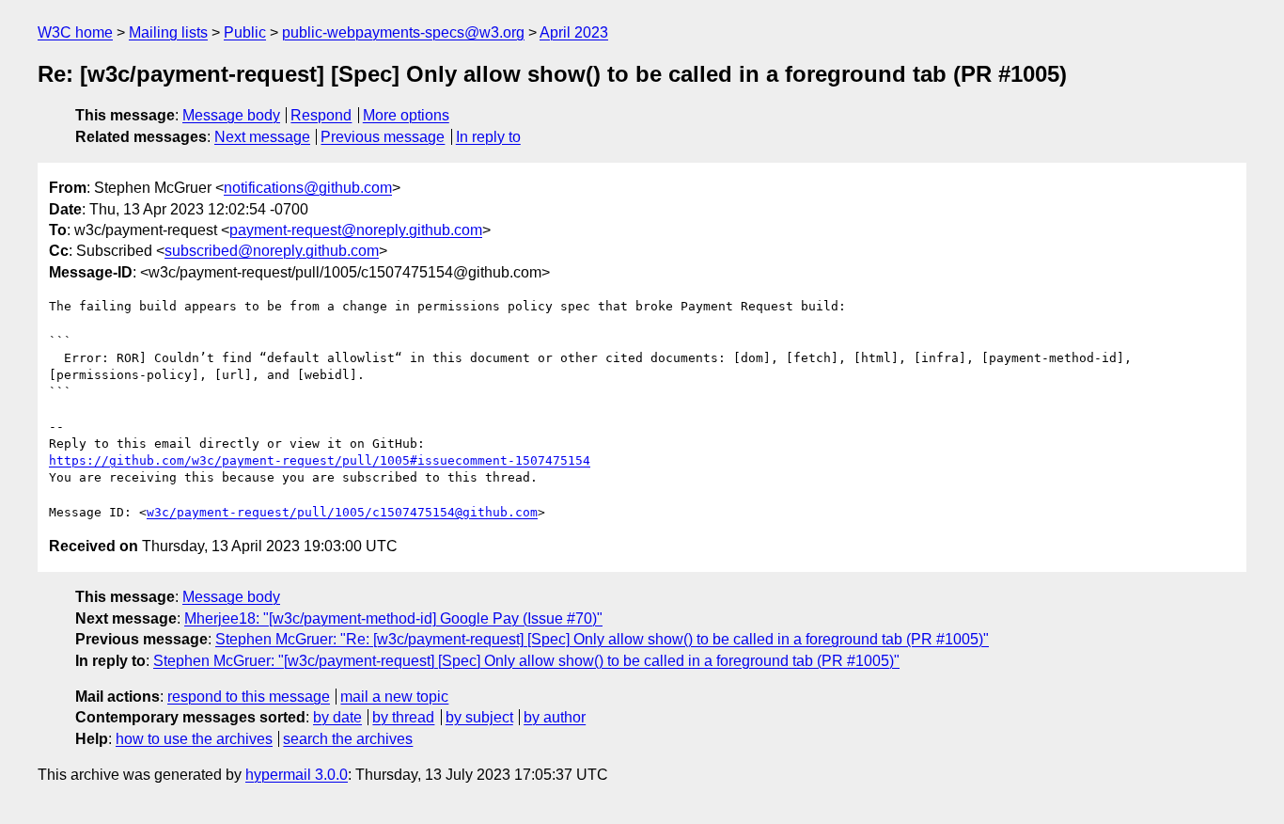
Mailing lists (168, 32)
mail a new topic (394, 697)
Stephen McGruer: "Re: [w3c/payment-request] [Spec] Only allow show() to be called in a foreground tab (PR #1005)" (602, 639)
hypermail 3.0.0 (296, 775)
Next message (262, 137)
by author (555, 717)
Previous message (383, 137)
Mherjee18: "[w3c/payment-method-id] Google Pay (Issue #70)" (393, 618)
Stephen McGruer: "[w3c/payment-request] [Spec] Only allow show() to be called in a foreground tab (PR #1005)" (526, 661)
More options (406, 115)
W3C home (75, 32)
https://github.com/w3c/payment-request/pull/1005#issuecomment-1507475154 (319, 460)
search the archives (348, 739)
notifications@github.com (308, 188)
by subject (479, 717)
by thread (403, 717)
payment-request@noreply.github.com (355, 230)
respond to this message (248, 697)
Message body (231, 115)
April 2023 (574, 32)
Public (245, 32)
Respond (321, 115)
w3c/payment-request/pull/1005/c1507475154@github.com (342, 512)
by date (337, 717)
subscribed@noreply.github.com (271, 251)
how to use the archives (194, 739)
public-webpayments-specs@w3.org (403, 32)
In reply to (488, 137)
